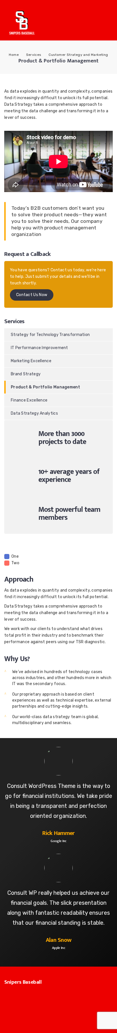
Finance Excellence (29, 400)
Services (33, 55)
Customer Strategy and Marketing (78, 55)
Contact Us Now (31, 294)
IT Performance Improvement (39, 347)
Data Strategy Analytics (34, 413)
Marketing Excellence (31, 360)
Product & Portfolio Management (45, 387)
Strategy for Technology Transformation (50, 334)
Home (14, 55)
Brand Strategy (26, 374)
